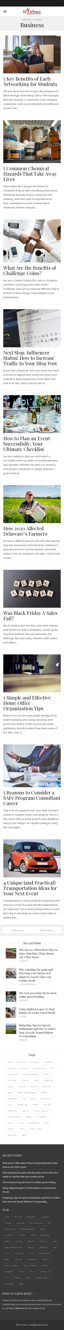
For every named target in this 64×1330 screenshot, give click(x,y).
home (10, 1093)
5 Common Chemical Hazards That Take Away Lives (30, 173)
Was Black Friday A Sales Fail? (30, 616)
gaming (22, 1087)
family (46, 1074)
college (24, 1068)
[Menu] (5, 11)
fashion (12, 1080)
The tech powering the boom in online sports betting (38, 994)
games (11, 1087)
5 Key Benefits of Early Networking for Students (30, 81)
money (36, 1105)
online (47, 1105)
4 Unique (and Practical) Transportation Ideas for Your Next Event (30, 888)
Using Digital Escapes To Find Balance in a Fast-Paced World (37, 1010)
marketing (23, 1105)
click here (20, 1308)
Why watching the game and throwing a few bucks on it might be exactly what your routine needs (36, 975)
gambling (48, 1080)
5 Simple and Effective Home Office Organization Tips (27, 703)
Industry (12, 1099)
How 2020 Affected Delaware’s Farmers (25, 531)
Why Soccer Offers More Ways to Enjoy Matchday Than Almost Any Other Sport (38, 953)
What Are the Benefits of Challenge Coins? (29, 270)
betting (22, 1062)
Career (48, 1062)
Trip (22, 1129)
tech (21, 1123)
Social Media (41, 1111)
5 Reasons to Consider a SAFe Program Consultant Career (31, 797)
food (36, 1080)
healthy (47, 1087)
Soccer (25, 1111)
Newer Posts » (47, 930)
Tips (47, 1123)
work (24, 1135)
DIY (52, 1068)
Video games (36, 1129)
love (10, 1105)
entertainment (30, 1074)
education (13, 1074)
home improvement (27, 1093)
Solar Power (14, 1117)
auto (10, 1062)
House (44, 1093)
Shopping (12, 1111)
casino (11, 1068)
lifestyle (45, 1099)
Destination (39, 1068)
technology (34, 1123)
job (24, 1099)
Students (42, 1117)
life (33, 1099)
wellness (12, 1135)
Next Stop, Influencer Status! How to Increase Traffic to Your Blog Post (30, 358)
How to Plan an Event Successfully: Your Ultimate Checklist (26, 443)
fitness (25, 1080)
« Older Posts (17, 930)
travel (11, 1129)
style (11, 1123)
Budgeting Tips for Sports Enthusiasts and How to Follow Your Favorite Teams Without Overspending (37, 1031)
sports (29, 1117)
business (35, 1062)
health (34, 1087)
